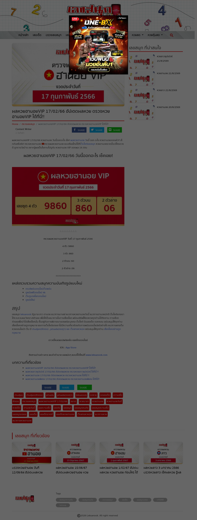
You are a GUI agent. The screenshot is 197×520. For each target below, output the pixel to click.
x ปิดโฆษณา (122, 18)
